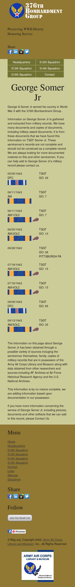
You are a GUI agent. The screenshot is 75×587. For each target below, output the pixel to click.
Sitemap (13, 475)
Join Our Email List (20, 517)
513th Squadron (21, 68)
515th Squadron (21, 74)
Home (11, 442)
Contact (50, 74)
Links (11, 471)
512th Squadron (50, 62)
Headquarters (21, 62)
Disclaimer (14, 479)
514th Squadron (50, 68)
